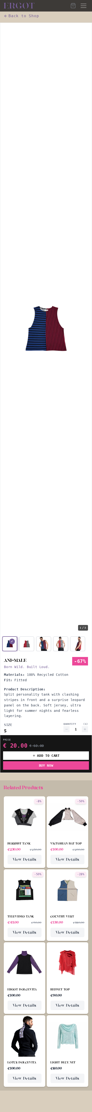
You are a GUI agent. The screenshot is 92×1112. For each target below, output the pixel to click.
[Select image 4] (60, 643)
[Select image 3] (43, 643)
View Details (25, 859)
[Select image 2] (26, 643)
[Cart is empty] (73, 5)
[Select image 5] (77, 643)
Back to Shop (23, 16)
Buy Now (46, 765)
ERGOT (19, 5)
